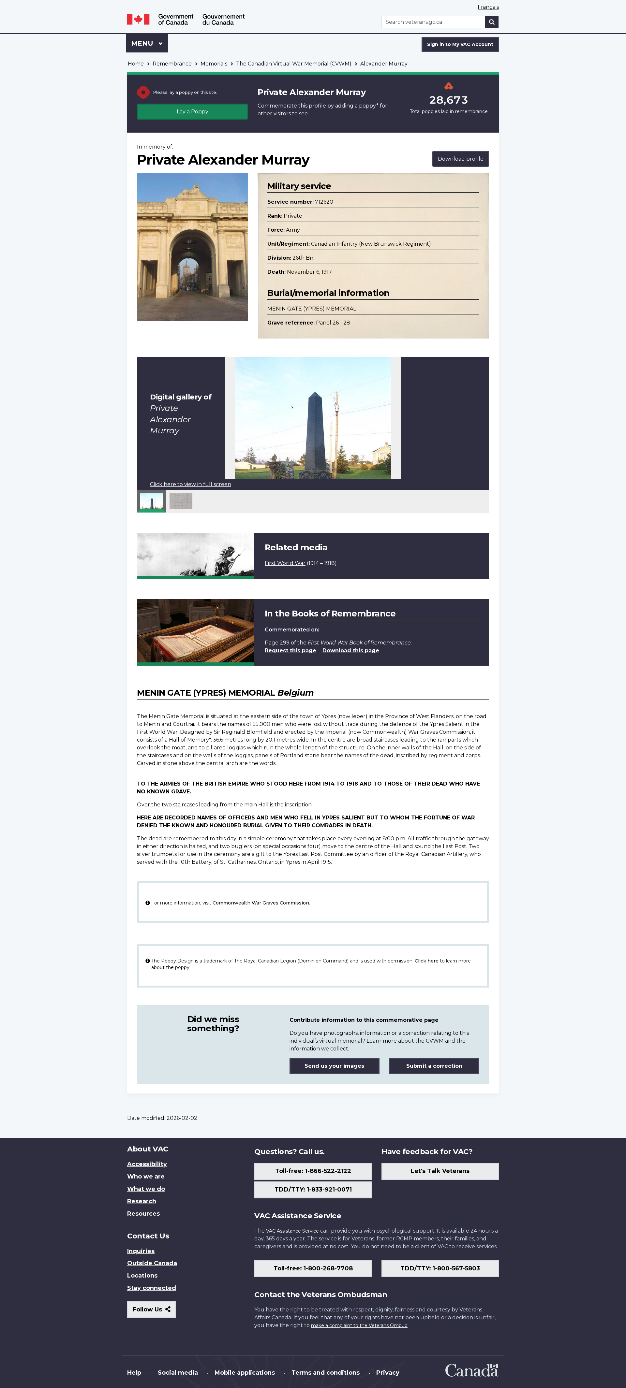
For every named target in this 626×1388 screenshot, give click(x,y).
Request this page (290, 650)
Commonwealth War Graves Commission (261, 903)
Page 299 (277, 643)
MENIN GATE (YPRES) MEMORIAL (311, 309)
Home (136, 64)
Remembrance (172, 64)
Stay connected (151, 1288)
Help (134, 1372)
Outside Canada (152, 1263)
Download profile (461, 159)
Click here (427, 961)
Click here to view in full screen (190, 484)
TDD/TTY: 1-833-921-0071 (313, 1189)
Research (141, 1201)
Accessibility (147, 1164)
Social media (178, 1372)
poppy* (369, 106)
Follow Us (154, 1312)
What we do (146, 1189)
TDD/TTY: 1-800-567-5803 (440, 1268)
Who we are (146, 1176)
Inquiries (141, 1251)
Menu (143, 43)
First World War (285, 563)
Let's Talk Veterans (440, 1171)
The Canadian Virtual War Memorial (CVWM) (293, 64)
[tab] (151, 501)
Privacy (387, 1372)
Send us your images (334, 1066)
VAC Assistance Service (292, 1231)
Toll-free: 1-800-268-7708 (313, 1268)
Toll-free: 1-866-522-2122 (313, 1171)
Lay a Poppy (192, 111)
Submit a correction (434, 1066)
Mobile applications (245, 1372)
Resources (143, 1213)
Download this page (350, 650)
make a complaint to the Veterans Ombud (359, 1325)
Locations (142, 1275)
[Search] (492, 22)
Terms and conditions (325, 1372)
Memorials (214, 64)
